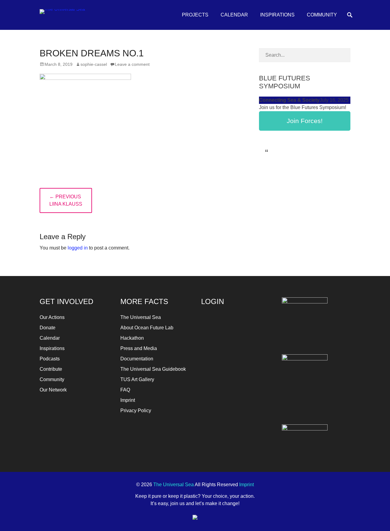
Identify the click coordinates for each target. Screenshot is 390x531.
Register (253, 371)
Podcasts (50, 358)
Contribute (51, 369)
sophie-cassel (93, 64)
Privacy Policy (135, 410)
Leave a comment (132, 64)
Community (322, 14)
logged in (78, 247)
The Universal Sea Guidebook (153, 369)
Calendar (234, 14)
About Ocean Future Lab (146, 327)
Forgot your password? (235, 389)
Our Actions (52, 317)
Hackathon (132, 338)
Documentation (136, 358)
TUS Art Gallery (137, 379)
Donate (47, 327)
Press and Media (138, 348)
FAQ (125, 389)
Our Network (53, 389)
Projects (195, 14)
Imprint (127, 400)
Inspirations (277, 14)
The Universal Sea (140, 317)
